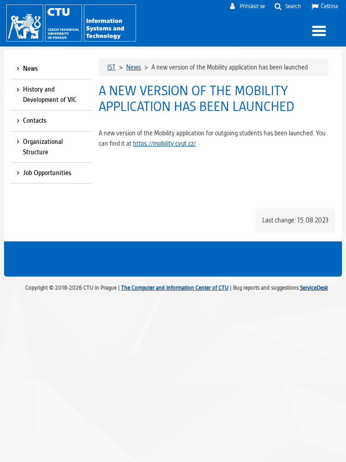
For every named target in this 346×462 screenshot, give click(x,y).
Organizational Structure (43, 147)
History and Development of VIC (50, 94)
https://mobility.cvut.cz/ (164, 143)
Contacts (34, 120)
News (30, 69)
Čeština (329, 6)
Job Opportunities (47, 173)
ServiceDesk (314, 287)
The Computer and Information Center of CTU (174, 287)
